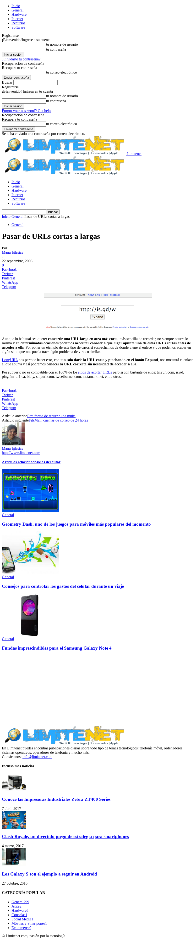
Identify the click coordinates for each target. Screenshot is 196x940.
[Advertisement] (98, 688)
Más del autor (49, 462)
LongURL (10, 360)
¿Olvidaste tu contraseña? (21, 59)
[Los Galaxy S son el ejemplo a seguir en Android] (14, 865)
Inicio (15, 6)
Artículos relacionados (20, 462)
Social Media (22, 919)
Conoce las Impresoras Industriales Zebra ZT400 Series (56, 799)
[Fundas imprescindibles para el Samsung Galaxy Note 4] (30, 634)
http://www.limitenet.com (21, 453)
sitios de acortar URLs (95, 372)
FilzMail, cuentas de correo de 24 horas (58, 420)
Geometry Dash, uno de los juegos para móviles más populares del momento (76, 524)
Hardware (19, 14)
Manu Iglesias (12, 252)
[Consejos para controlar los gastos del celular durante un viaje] (30, 573)
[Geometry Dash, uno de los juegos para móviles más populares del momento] (30, 510)
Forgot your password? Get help (26, 111)
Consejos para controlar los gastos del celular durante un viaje (63, 586)
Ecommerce (21, 928)
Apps (16, 906)
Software (18, 27)
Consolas (19, 915)
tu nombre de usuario (62, 44)
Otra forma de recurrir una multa (51, 416)
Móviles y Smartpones (29, 923)
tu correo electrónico (61, 72)
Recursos (18, 23)
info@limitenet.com (37, 757)
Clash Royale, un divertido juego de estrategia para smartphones (65, 836)
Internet (17, 19)
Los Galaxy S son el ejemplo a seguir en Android (49, 873)
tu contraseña (56, 49)
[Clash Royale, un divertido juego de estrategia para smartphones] (14, 827)
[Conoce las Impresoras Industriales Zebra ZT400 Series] (14, 790)
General (17, 10)
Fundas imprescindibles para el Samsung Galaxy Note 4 (57, 648)
